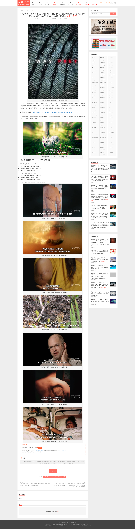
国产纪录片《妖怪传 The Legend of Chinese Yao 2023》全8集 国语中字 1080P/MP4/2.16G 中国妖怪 (35, 484)
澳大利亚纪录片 (112, 75)
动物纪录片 (111, 67)
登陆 (115, 2)
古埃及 (93, 140)
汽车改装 (102, 105)
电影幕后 (93, 87)
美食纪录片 (111, 65)
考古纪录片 (102, 75)
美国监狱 (102, 152)
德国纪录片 (102, 77)
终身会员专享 (103, 65)
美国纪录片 (94, 57)
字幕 (104, 2)
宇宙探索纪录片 (95, 135)
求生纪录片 (102, 120)
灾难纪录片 (111, 92)
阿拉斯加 (93, 132)
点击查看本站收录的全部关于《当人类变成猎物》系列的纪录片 (52, 112)
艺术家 (93, 120)
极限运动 (102, 147)
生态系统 (102, 125)
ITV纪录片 (94, 122)
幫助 (112, 2)
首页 (33, 4)
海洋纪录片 (94, 105)
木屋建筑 (93, 155)
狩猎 (64, 476)
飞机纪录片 (111, 117)
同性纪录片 (111, 97)
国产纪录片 (111, 62)
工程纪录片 (102, 132)
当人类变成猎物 (53, 476)
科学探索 (39, 4)
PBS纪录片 (94, 67)
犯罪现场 (110, 140)
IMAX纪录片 (111, 115)
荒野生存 (102, 117)
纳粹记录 (93, 100)
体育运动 (102, 72)
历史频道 (110, 70)
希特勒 (101, 95)
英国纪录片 (94, 62)
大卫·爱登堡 (111, 130)
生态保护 (93, 95)
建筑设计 (110, 85)
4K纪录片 (102, 67)
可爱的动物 (102, 112)
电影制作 (102, 90)
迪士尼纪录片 (111, 87)
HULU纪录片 (94, 102)
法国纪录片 (94, 72)
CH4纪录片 (94, 75)
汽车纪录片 (111, 90)
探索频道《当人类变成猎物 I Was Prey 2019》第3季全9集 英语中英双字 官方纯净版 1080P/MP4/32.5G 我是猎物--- (52, 14)
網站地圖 (74, 522)
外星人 (110, 107)
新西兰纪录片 (111, 145)
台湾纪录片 (94, 110)
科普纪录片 (102, 107)
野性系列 (93, 150)
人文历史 (55, 4)
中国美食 (110, 72)
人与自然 (102, 140)
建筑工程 (93, 77)
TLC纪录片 (111, 152)
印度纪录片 (111, 112)
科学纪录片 (94, 145)
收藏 (24, 458)
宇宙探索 (110, 82)
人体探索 (93, 112)
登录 (40, 447)
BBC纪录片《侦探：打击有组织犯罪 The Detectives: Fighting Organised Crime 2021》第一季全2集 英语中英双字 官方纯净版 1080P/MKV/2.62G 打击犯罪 (69, 485)
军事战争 (62, 4)
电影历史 (110, 137)
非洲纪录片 (111, 100)
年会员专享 (45, 476)
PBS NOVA (94, 127)
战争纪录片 (111, 95)
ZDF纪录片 (102, 145)
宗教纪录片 (94, 97)
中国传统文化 (103, 135)
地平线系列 (111, 120)
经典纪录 (78, 4)
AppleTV (102, 130)
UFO (101, 100)
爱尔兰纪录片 (103, 137)
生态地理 (47, 4)
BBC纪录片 (102, 57)
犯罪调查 (93, 65)
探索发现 (93, 147)
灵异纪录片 (111, 110)
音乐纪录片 (111, 77)
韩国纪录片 (94, 152)
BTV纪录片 (94, 117)
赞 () (53, 471)
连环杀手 (102, 142)
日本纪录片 (102, 97)
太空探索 (93, 142)
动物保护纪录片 (95, 137)
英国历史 (110, 127)
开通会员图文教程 (39, 450)
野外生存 (70, 4)
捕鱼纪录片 (102, 155)
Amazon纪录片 (95, 115)
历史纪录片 (102, 110)
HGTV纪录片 (111, 132)
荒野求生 (102, 92)
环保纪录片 (111, 147)
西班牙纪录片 (111, 125)
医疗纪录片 (94, 90)
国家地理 (110, 60)
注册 (115, 3)
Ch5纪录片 (94, 92)
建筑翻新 (102, 115)
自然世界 (110, 122)
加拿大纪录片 (94, 70)
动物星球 (110, 142)
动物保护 (93, 107)
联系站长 (111, 4)
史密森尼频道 (103, 82)
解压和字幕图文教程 (64, 450)
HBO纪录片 (94, 80)
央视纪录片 (111, 57)
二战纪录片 (102, 80)
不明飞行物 (102, 127)
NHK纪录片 (102, 70)
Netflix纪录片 (103, 60)
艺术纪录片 (94, 85)
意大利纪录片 (94, 130)
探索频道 (59, 476)
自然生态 (110, 80)
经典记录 (54, 18)
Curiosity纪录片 (95, 82)
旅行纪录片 (102, 87)
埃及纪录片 (102, 150)
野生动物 (102, 85)
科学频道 (102, 122)
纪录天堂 (24, 3)
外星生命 (102, 102)
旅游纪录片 (111, 150)
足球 (109, 105)
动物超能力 (111, 135)
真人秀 (110, 102)
